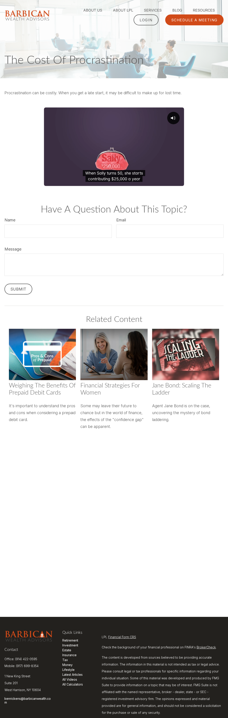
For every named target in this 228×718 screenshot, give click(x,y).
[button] (92, 10)
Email (121, 220)
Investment (70, 645)
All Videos (69, 679)
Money (67, 665)
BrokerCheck (206, 647)
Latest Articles (72, 674)
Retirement (70, 640)
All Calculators (72, 684)
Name (9, 220)
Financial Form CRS (122, 637)
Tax (65, 660)
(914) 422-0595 (26, 659)
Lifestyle (68, 670)
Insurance (69, 655)
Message (12, 249)
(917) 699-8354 (27, 666)
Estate (66, 650)
